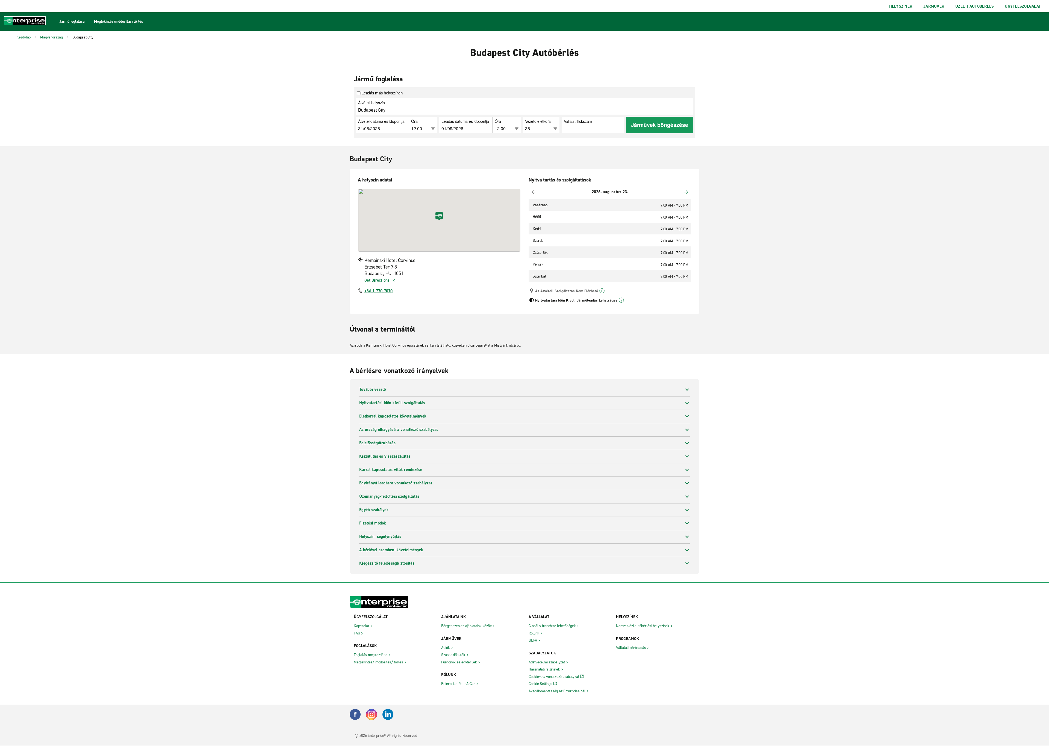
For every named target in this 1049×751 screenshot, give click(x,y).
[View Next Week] (686, 192)
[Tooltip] (602, 291)
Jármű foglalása (71, 21)
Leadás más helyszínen (382, 92)
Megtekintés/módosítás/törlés (118, 21)
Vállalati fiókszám (578, 121)
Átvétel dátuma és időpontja (381, 121)
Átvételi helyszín (371, 102)
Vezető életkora (538, 121)
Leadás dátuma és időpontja (465, 121)
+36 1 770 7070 (378, 291)
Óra (414, 121)
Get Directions (377, 280)
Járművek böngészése (659, 125)
